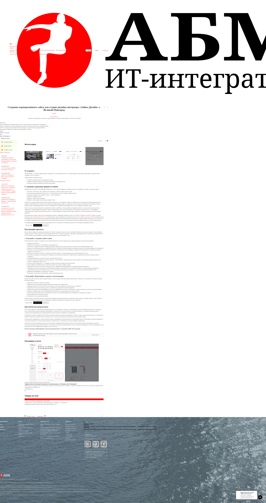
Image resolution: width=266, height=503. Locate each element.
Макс (87, 447)
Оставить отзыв (68, 434)
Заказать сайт (28, 225)
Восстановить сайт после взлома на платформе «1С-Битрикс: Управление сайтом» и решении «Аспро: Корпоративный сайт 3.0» (8, 211)
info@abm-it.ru (52, 495)
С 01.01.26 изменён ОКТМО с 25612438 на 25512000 (8, 168)
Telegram (95, 447)
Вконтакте (46, 468)
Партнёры (67, 432)
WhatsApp (103, 447)
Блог (1, 424)
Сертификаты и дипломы (70, 428)
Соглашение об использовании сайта (9, 489)
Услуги (20, 421)
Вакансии (67, 437)
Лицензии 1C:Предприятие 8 (46, 438)
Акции (2, 427)
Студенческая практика (70, 439)
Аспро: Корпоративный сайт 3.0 (38, 217)
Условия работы (68, 436)
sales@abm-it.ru (88, 434)
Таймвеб (91, 222)
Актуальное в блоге (5, 180)
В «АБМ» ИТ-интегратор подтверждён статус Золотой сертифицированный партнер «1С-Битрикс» (9, 160)
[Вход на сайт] (37, 479)
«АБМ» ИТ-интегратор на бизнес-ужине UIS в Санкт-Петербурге (8, 176)
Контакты (45, 225)
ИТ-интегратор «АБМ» (70, 424)
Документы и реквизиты (70, 430)
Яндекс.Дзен (61, 468)
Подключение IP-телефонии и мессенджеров (50, 436)
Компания (68, 421)
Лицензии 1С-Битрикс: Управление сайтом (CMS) (50, 427)
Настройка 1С (21, 436)
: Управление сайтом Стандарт (84, 215)
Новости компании (5, 152)
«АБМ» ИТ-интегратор (10, 498)
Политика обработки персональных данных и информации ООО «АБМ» (18, 486)
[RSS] (104, 107)
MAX (56, 468)
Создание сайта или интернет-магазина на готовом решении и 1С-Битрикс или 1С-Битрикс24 (51, 384)
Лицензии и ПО (44, 421)
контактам (88, 455)
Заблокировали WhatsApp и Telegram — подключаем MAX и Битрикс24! (8, 201)
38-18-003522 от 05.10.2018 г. (63, 491)
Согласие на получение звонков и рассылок (11, 487)
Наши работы (4, 421)
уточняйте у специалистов (43, 482)
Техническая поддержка (23, 431)
